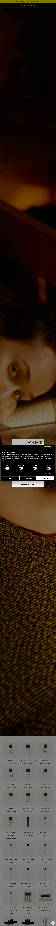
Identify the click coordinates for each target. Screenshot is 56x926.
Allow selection (28, 478)
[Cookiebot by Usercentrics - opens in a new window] (45, 447)
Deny (10, 478)
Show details (48, 473)
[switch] (21, 468)
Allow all (46, 478)
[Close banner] (53, 447)
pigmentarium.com (28, 484)
